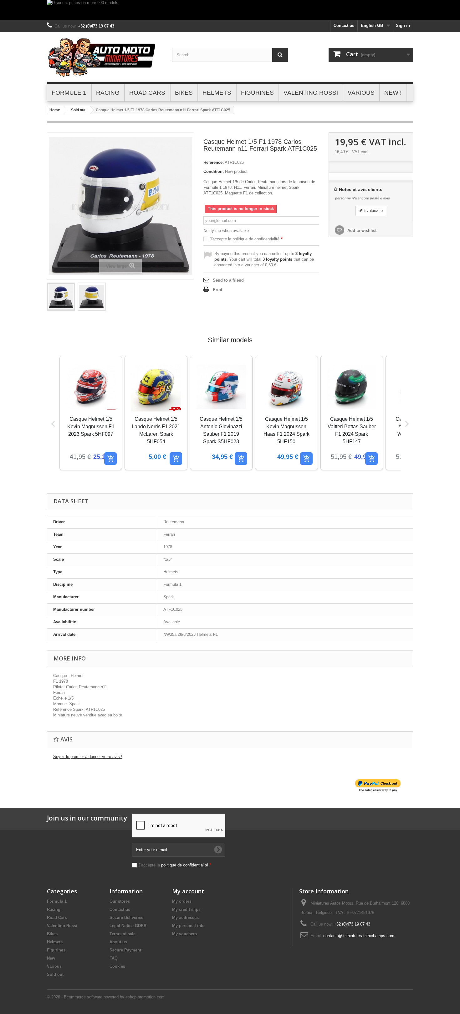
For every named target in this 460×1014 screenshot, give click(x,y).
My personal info (188, 925)
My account (188, 891)
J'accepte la (246, 239)
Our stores (120, 901)
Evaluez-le (372, 210)
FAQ (114, 958)
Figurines (56, 950)
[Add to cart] (110, 458)
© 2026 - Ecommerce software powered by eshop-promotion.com (106, 997)
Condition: (213, 171)
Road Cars (57, 917)
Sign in (403, 25)
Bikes (52, 933)
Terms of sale (122, 933)
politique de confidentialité (256, 239)
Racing (53, 909)
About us (118, 942)
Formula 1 (57, 901)
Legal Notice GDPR (128, 925)
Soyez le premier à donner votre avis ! (87, 756)
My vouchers (184, 933)
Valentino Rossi (62, 925)
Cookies (117, 966)
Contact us (344, 25)
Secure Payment (125, 950)
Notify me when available (226, 230)
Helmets (55, 942)
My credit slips (186, 909)
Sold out (78, 110)
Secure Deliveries (126, 917)
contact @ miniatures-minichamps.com (358, 935)
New (51, 958)
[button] (53, 423)
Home (54, 110)
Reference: (213, 162)
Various (54, 966)
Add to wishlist (361, 230)
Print (217, 289)
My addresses (185, 917)
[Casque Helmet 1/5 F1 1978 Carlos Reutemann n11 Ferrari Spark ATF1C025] (61, 296)
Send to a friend (228, 280)
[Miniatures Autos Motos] (105, 57)
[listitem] (90, 413)
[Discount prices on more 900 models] (230, 10)
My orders (182, 901)
